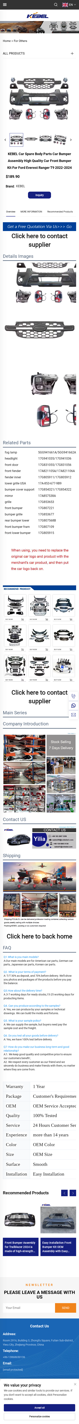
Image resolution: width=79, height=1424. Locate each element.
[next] (70, 140)
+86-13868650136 (14, 1357)
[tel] (73, 696)
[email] (73, 714)
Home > (8, 41)
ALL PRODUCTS (14, 53)
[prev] (5, 140)
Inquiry (39, 195)
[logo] (37, 15)
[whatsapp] (73, 705)
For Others (20, 41)
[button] (64, 1193)
